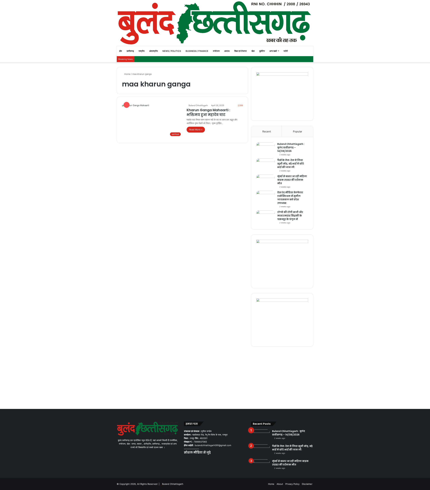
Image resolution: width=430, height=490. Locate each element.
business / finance (197, 51)
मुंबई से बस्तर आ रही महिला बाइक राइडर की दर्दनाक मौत (292, 180)
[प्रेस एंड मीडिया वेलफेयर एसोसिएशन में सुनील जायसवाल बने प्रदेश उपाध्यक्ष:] (265, 197)
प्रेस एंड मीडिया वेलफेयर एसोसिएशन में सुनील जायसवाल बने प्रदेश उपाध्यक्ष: (290, 198)
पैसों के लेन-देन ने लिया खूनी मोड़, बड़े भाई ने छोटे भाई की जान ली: (290, 163)
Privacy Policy (292, 484)
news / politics (171, 51)
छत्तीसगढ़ (130, 51)
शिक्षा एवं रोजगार (240, 51)
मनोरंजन (216, 51)
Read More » (195, 129)
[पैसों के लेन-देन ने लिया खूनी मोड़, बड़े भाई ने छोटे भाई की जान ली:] (265, 164)
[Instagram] (198, 459)
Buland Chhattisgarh (198, 105)
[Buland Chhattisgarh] (215, 22)
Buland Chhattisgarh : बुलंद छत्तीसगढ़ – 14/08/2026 (290, 147)
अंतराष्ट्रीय (153, 51)
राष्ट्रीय (141, 51)
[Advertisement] (215, 377)
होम (120, 51)
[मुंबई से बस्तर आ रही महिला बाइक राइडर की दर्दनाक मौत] (265, 181)
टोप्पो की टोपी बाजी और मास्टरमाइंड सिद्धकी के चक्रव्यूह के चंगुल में (290, 215)
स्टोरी (286, 51)
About (280, 484)
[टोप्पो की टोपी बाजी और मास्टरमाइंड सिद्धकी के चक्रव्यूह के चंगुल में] (265, 216)
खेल (253, 51)
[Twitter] (190, 459)
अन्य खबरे (273, 51)
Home (127, 74)
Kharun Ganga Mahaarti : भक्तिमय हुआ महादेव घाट (208, 112)
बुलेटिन (262, 51)
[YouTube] (194, 459)
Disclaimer (307, 484)
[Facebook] (186, 459)
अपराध (227, 51)
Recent (266, 131)
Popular (297, 131)
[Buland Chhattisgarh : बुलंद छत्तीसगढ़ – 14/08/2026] (265, 148)
